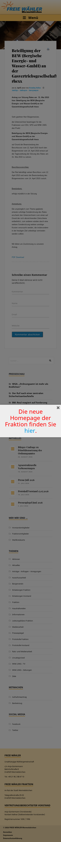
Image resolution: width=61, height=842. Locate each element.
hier (29, 430)
